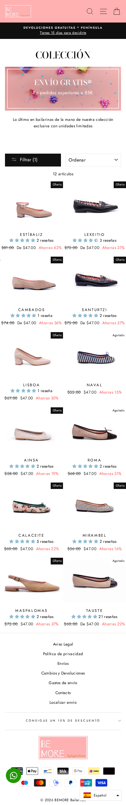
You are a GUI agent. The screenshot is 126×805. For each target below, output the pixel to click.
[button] (22, 240)
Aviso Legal (63, 644)
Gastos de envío (63, 683)
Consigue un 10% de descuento (63, 720)
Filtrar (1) (29, 159)
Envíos (63, 663)
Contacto (63, 693)
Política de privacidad (63, 654)
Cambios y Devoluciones (63, 673)
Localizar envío (63, 702)
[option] (63, 30)
